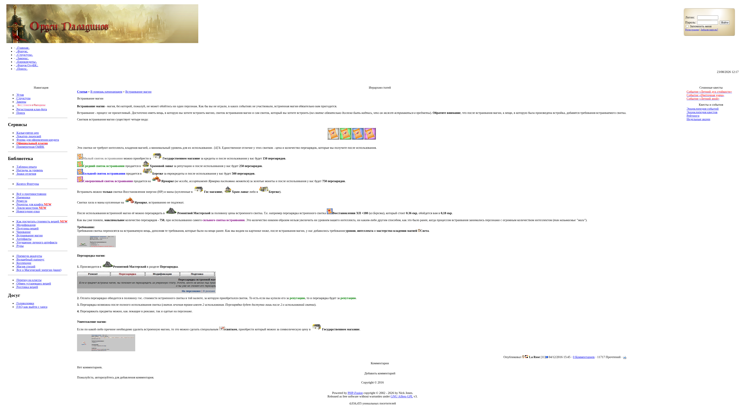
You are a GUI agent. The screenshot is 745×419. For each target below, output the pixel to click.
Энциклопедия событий (703, 108)
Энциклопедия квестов (702, 112)
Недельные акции (698, 119)
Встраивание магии (138, 91)
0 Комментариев (584, 357)
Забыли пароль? (709, 29)
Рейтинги (693, 115)
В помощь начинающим (106, 91)
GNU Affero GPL (402, 396)
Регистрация (692, 29)
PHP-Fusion (355, 393)
